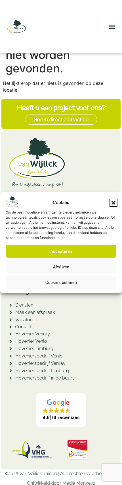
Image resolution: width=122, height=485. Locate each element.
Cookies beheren (61, 282)
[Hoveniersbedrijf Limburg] (11, 371)
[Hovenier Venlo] (11, 342)
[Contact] (10, 327)
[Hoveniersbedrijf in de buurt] (11, 378)
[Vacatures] (11, 320)
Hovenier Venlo (31, 341)
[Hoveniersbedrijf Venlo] (11, 356)
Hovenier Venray (32, 334)
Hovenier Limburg (34, 348)
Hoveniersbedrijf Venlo (39, 356)
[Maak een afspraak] (11, 313)
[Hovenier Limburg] (11, 349)
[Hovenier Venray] (11, 334)
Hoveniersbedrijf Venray (40, 363)
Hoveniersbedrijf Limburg (42, 370)
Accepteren (61, 251)
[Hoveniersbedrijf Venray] (11, 364)
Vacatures (26, 319)
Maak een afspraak (35, 312)
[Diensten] (11, 305)
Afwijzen (61, 267)
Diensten (24, 305)
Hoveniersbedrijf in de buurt (44, 378)
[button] (113, 202)
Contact (23, 326)
